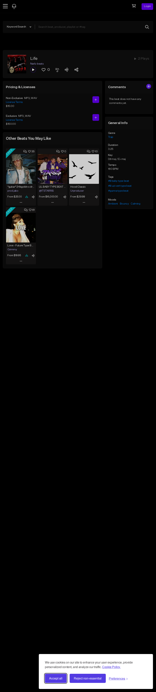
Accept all (55, 678)
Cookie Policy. (111, 667)
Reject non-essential (88, 678)
